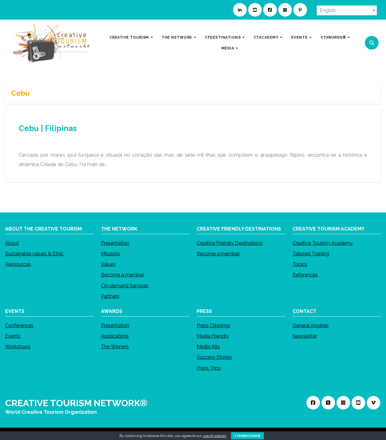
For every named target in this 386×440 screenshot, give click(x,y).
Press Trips (209, 368)
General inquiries (311, 325)
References (305, 275)
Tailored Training (311, 254)
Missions (110, 254)
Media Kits (208, 346)
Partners (110, 296)
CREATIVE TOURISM (129, 37)
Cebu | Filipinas (48, 128)
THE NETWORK (177, 37)
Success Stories (214, 357)
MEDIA (228, 48)
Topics (300, 264)
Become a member (122, 275)
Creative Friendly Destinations (230, 243)
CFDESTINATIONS (223, 37)
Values (108, 264)
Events (13, 336)
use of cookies (214, 436)
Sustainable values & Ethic (34, 254)
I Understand (247, 436)
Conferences (19, 325)
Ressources (18, 264)
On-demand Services (124, 285)
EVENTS (300, 37)
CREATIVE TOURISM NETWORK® (76, 403)
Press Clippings (213, 325)
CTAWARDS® (334, 37)
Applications (115, 336)
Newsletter (305, 336)
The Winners (115, 346)
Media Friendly (213, 336)
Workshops (17, 346)
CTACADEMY (267, 37)
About (12, 243)
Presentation (115, 243)
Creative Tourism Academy (323, 243)
